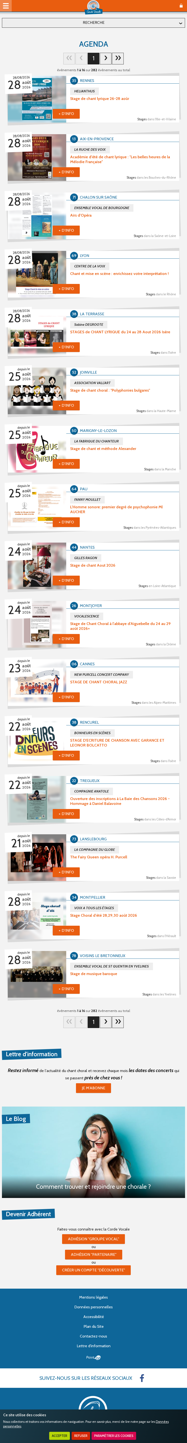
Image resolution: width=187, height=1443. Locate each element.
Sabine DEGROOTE (88, 324)
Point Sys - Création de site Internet (93, 1358)
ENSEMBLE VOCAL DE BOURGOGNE (101, 208)
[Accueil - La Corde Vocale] (93, 7)
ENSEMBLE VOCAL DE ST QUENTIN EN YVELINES (111, 966)
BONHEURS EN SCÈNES (92, 733)
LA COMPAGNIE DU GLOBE (94, 849)
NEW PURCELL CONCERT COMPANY (101, 674)
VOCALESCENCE (86, 616)
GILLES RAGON (85, 558)
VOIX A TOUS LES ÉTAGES (94, 908)
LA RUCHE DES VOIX (90, 149)
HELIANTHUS (84, 91)
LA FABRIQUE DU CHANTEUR (96, 441)
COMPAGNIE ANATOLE (91, 791)
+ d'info (66, 113)
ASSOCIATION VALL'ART (92, 383)
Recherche (93, 22)
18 (118, 58)
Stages (156, 119)
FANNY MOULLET (87, 499)
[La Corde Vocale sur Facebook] (142, 1378)
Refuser (80, 1436)
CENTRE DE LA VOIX (89, 266)
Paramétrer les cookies (113, 1436)
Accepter (59, 1436)
